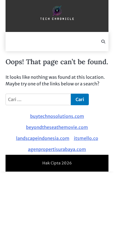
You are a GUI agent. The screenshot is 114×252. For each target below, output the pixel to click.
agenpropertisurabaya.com (57, 149)
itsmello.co (86, 138)
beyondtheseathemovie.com (57, 127)
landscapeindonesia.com (42, 138)
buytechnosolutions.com (57, 116)
